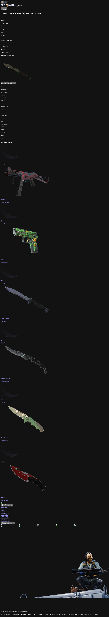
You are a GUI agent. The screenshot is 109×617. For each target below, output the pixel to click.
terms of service (5, 513)
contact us (3, 510)
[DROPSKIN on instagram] (2, 505)
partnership (4, 507)
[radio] (2, 2)
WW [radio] (11, 83)
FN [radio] (2, 83)
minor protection (5, 521)
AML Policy (4, 519)
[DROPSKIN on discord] (8, 505)
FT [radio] (8, 83)
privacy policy (4, 515)
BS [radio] (14, 83)
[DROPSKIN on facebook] (5, 505)
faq (1, 508)
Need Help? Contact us (8, 523)
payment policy (5, 518)
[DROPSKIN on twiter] (11, 505)
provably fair (4, 512)
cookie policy (4, 516)
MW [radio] (5, 83)
